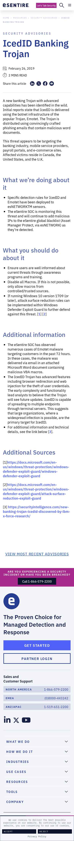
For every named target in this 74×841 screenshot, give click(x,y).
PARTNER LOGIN (36, 658)
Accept (8, 831)
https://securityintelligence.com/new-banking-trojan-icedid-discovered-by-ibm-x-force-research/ (36, 511)
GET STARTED (37, 645)
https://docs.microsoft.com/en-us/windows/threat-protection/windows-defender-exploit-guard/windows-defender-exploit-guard (36, 469)
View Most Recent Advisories (37, 553)
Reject (43, 831)
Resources (20, 17)
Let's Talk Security (46, 5)
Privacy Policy (37, 836)
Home (6, 17)
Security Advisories (44, 17)
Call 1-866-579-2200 (37, 581)
